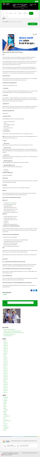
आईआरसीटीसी (6, 397)
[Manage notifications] (2, 455)
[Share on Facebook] (31, 291)
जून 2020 (5, 381)
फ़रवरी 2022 (6, 361)
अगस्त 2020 (6, 378)
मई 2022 (5, 356)
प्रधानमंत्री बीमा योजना (7, 420)
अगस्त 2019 (6, 390)
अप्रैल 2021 (6, 365)
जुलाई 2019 (5, 392)
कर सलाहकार (6, 409)
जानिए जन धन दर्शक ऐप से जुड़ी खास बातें (9, 329)
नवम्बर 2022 (6, 347)
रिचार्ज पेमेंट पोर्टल (6, 427)
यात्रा (9, 98)
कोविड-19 (5, 411)
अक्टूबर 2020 (6, 375)
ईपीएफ (5, 405)
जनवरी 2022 (6, 362)
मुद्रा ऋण (5, 425)
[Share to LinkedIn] (36, 291)
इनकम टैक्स (5, 400)
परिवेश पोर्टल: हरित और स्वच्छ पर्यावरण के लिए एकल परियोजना (12, 331)
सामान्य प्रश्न (10, 13)
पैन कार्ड (5, 419)
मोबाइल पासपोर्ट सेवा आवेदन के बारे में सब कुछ (12, 52)
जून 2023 (5, 340)
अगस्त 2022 (6, 351)
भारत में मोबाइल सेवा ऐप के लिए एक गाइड (9, 334)
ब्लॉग (7, 16)
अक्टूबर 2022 (6, 348)
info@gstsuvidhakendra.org (11, 446)
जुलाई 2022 (6, 353)
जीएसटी (6, 21)
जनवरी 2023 (6, 343)
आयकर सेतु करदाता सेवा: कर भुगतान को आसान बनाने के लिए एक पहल (13, 332)
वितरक (4, 16)
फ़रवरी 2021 (6, 368)
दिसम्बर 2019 (6, 384)
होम (3, 13)
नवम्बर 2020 (6, 373)
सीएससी (5, 430)
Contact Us (33, 23)
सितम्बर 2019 (6, 389)
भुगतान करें (31, 13)
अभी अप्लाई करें (19, 13)
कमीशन (15, 13)
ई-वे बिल (5, 403)
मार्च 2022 (5, 359)
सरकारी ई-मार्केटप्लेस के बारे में (8, 335)
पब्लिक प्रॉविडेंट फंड (7, 416)
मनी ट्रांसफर (5, 423)
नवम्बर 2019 (6, 386)
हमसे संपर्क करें (25, 13)
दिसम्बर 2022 (6, 345)
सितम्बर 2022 (6, 350)
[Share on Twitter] (34, 291)
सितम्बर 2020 (6, 376)
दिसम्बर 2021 (6, 364)
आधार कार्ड (5, 398)
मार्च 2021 (5, 367)
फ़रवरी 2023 (6, 342)
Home (3, 21)
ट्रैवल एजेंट (5, 414)
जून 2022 (5, 354)
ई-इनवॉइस (5, 402)
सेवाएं (6, 13)
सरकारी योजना (6, 428)
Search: (5, 302)
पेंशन (4, 417)
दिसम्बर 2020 (6, 372)
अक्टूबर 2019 (6, 387)
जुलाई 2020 (6, 379)
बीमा (4, 422)
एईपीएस (5, 408)
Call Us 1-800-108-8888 (17, 5)
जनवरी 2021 (6, 370)
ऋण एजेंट (5, 406)
